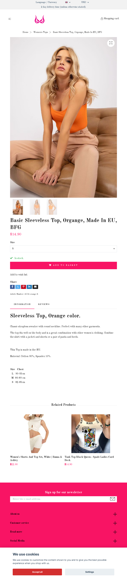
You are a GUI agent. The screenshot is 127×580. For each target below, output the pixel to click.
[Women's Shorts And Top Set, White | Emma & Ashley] (36, 433)
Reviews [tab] (44, 304)
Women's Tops (40, 32)
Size (12, 242)
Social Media (17, 541)
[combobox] (63, 248)
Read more (16, 532)
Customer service (19, 523)
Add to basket (65, 265)
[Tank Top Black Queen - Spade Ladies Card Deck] (91, 433)
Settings (89, 572)
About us (15, 514)
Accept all (37, 572)
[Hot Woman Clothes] (56, 19)
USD (84, 2)
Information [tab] (22, 304)
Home (25, 32)
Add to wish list (18, 275)
